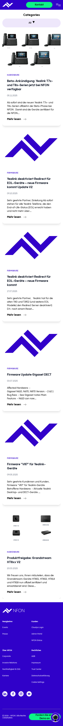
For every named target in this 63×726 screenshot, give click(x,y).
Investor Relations (9, 663)
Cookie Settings (38, 682)
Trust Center (36, 669)
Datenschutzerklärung (41, 676)
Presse (5, 634)
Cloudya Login (38, 627)
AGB (33, 656)
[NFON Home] (7, 5)
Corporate (6, 656)
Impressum (36, 663)
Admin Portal (37, 634)
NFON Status (37, 640)
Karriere (5, 676)
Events (5, 627)
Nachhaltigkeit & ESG (11, 669)
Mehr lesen (14, 119)
